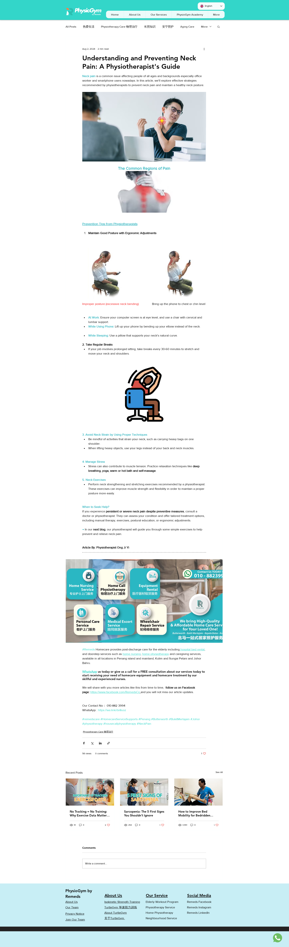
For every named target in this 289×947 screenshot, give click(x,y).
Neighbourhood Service (161, 918)
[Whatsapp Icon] (278, 937)
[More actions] (204, 49)
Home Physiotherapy (159, 912)
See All (219, 772)
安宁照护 (168, 26)
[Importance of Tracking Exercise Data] (90, 792)
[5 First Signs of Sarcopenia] (144, 792)
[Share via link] (108, 743)
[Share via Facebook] (83, 743)
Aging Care (187, 26)
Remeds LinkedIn (198, 912)
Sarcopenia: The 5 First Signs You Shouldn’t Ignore (144, 813)
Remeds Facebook (199, 902)
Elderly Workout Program (162, 902)
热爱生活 (88, 26)
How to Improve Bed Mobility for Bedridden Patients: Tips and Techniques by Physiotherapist (194, 813)
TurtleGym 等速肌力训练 (120, 907)
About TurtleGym (115, 912)
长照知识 (150, 26)
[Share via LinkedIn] (100, 743)
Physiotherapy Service (160, 907)
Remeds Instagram (199, 907)
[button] (190, 14)
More (204, 26)
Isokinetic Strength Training (122, 902)
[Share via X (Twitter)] (92, 743)
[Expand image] (144, 601)
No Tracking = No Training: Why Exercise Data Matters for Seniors (89, 813)
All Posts (71, 26)
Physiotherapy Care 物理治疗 (119, 26)
